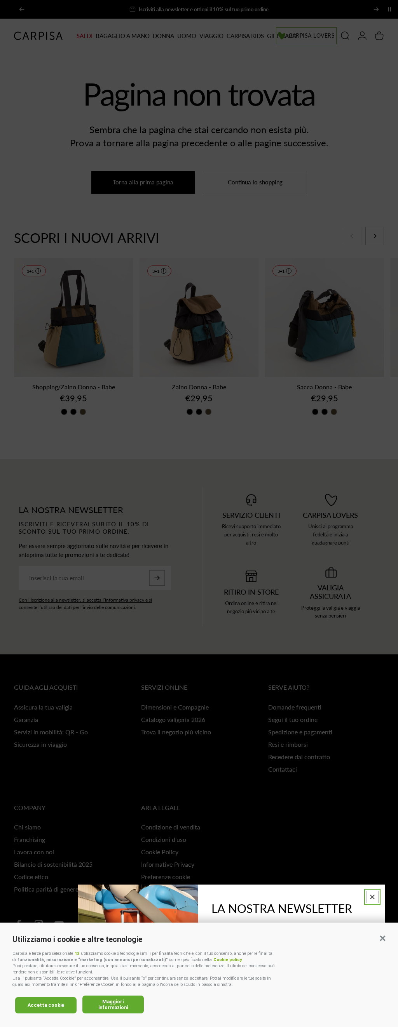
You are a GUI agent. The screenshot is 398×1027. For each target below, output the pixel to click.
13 (77, 953)
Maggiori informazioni (113, 1004)
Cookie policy (227, 959)
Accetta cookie (46, 1005)
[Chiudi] (372, 897)
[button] (382, 938)
